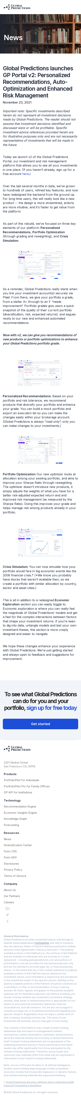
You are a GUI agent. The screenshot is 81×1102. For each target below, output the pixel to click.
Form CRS (10, 851)
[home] (17, 7)
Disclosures (11, 863)
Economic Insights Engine (20, 812)
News (7, 839)
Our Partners (12, 896)
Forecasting (11, 825)
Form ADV (10, 857)
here (25, 174)
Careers (9, 902)
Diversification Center (18, 845)
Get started (40, 724)
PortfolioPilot (41, 943)
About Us (10, 890)
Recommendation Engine (20, 806)
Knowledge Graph (15, 819)
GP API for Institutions (18, 792)
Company (10, 884)
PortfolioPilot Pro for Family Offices (27, 786)
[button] (76, 7)
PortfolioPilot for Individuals (21, 780)
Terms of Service (15, 876)
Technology (12, 800)
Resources (11, 833)
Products (10, 774)
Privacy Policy (13, 869)
